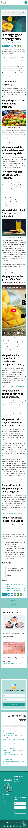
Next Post (14, 604)
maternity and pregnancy (8, 42)
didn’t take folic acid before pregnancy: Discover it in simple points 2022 (13, 480)
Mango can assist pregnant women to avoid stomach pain (14, 755)
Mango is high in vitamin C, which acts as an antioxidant (14, 740)
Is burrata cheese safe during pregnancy (16, 386)
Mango (23, 403)
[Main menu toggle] (25, 2)
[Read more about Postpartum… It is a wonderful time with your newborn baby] (14, 622)
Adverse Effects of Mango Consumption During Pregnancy (14, 759)
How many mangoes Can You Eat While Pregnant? (13, 736)
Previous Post (14, 601)
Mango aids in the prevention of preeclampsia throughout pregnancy (14, 747)
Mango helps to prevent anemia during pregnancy (13, 729)
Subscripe (14, 704)
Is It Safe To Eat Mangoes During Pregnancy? (15, 588)
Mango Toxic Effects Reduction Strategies (14, 762)
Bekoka (8, 53)
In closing (7, 764)
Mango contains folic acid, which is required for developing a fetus (14, 732)
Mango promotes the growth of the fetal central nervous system (13, 744)
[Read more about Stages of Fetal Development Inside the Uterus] (14, 648)
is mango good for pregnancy (11, 726)
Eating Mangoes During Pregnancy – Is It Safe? (15, 590)
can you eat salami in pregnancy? (14, 513)
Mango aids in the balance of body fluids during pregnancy (13, 751)
